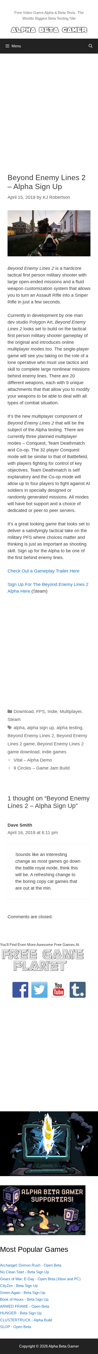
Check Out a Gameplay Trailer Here (43, 571)
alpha (19, 727)
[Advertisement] (49, 109)
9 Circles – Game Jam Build (42, 768)
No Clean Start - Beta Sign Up (24, 1272)
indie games (54, 751)
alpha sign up (40, 727)
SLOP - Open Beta (15, 1327)
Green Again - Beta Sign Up (22, 1292)
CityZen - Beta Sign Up (19, 1285)
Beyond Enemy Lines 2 (31, 735)
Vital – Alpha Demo (33, 760)
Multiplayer (70, 711)
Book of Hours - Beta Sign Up (24, 1299)
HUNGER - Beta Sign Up (20, 1313)
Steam (14, 719)
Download (24, 711)
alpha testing (69, 727)
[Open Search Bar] (90, 46)
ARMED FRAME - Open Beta (24, 1306)
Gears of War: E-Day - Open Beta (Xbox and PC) (40, 1279)
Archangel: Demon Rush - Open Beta (30, 1265)
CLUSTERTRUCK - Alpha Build (26, 1320)
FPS (40, 711)
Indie (52, 711)
